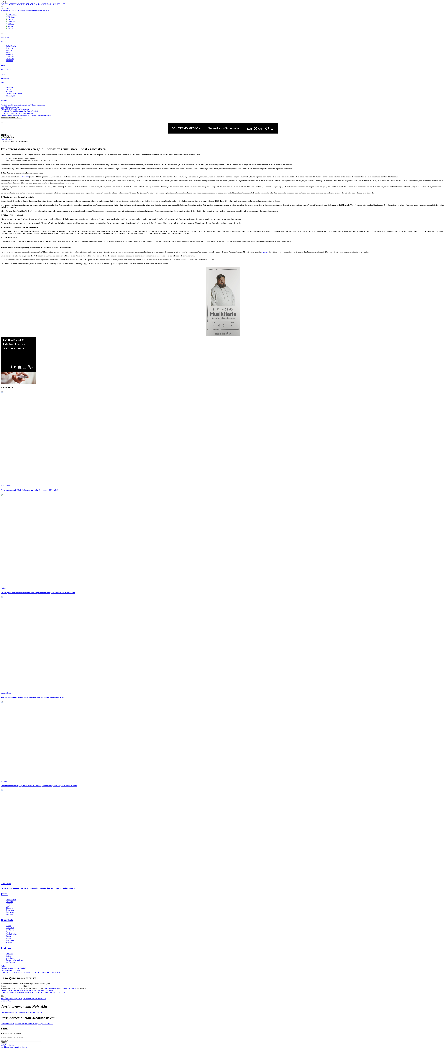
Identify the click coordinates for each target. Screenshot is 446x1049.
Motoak (8, 938)
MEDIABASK (46, 4)
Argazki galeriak (13, 968)
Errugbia (9, 936)
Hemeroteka (24, 109)
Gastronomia (16, 105)
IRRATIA (4, 4)
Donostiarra (10, 57)
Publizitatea (47, 115)
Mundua (9, 50)
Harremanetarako (13, 115)
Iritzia (17, 10)
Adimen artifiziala (38, 10)
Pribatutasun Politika (51, 988)
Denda (16, 107)
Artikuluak (9, 91)
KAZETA (56, 4)
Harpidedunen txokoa (38, 999)
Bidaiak (9, 105)
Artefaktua (4, 100)
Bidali (26, 986)
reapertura (264, 252)
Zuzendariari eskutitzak (14, 93)
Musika (3, 105)
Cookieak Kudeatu (36, 115)
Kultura (29, 10)
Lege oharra (24, 115)
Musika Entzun (26, 111)
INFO (3, 8)
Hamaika (29, 113)
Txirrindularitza (11, 934)
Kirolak (23, 10)
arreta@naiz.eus (21, 1012)
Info (13, 10)
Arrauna (9, 942)
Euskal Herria (11, 46)
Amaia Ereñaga (6, 139)
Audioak (16, 109)
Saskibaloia (10, 928)
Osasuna (42, 105)
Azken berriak (6, 10)
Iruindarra (9, 61)
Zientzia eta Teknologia (30, 105)
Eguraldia (4, 107)
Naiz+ (8, 52)
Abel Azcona (24, 177)
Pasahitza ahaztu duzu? (9, 1047)
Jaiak (47, 10)
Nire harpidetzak (16, 999)
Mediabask (17, 113)
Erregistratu (22, 1047)
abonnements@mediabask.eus (26, 1024)
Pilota (8, 932)
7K (32, 4)
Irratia (3, 111)
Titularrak (26, 999)
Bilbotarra (9, 54)
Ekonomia (9, 48)
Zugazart (9, 89)
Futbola (8, 926)
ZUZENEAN (10, 972)
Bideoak (4, 109)
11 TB (63, 4)
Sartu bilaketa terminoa (9, 117)
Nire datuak (5, 999)
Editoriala (9, 87)
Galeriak (10, 109)
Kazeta (23, 113)
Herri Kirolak (10, 940)
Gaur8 (11, 113)
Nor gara (4, 115)
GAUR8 (37, 4)
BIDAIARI (20, 4)
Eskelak (11, 107)
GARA (28, 4)
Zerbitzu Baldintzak (69, 988)
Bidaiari (35, 111)
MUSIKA (12, 4)
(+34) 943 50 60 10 (34, 1012)
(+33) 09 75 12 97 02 (45, 1024)
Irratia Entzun (10, 111)
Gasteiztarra (10, 59)
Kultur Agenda (5, 78)
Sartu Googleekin (7, 1045)
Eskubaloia (10, 930)
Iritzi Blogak (10, 96)
